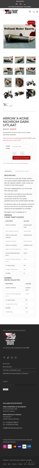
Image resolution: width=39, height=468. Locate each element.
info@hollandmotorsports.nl (12, 428)
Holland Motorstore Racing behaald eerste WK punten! (16, 373)
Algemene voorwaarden (26, 460)
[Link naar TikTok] (29, 462)
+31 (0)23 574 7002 (12, 424)
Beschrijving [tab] (8, 171)
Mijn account (20, 1)
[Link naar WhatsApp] (34, 462)
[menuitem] (20, 1)
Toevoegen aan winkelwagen (21, 157)
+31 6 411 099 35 (27, 6)
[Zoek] (29, 11)
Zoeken (6, 389)
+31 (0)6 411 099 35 (12, 422)
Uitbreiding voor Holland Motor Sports (12, 370)
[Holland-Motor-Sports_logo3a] (16, 11)
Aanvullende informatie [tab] (22, 171)
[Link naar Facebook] (26, 462)
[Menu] (34, 12)
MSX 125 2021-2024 (23, 163)
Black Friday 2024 (7, 366)
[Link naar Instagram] (32, 462)
